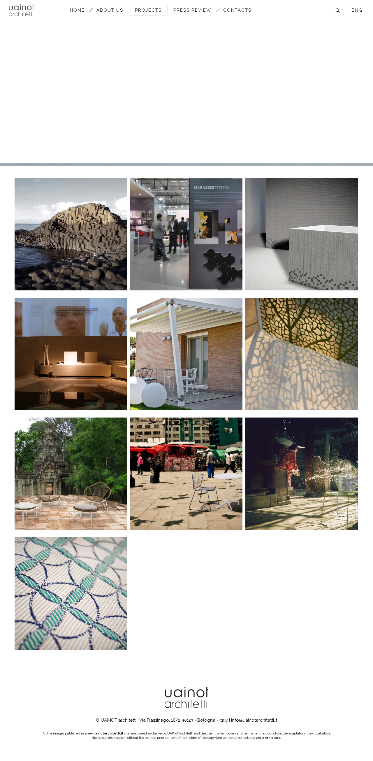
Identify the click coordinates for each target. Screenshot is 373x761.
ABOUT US (109, 10)
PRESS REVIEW (192, 10)
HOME (77, 10)
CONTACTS (237, 10)
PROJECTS (148, 10)
